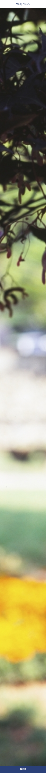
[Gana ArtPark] (23, 4)
